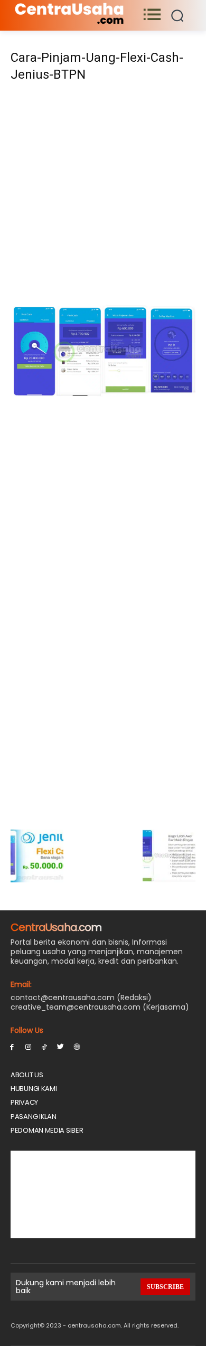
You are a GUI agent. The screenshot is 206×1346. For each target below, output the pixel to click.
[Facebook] (11, 1046)
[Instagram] (28, 1046)
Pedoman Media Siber (47, 1130)
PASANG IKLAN (33, 1117)
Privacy (24, 1102)
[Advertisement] (103, 196)
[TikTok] (44, 1046)
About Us (27, 1075)
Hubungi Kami (34, 1089)
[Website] (76, 1046)
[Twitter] (60, 1046)
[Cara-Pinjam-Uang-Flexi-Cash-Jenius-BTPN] (103, 394)
